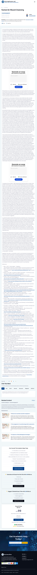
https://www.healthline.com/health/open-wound (12, 311)
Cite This (9, 23)
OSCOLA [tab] (32, 388)
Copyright (11, 572)
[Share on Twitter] (9, 381)
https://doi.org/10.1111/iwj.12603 (18, 319)
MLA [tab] (6, 388)
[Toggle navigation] (34, 2)
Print (4, 23)
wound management (6, 13)
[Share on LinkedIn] (13, 381)
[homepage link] (2, 7)
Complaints (16, 572)
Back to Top (3, 567)
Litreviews (6, 7)
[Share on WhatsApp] (16, 381)
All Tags (33, 400)
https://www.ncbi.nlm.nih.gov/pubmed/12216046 (12, 275)
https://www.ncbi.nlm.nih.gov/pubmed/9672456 (13, 350)
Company (24, 556)
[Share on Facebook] (7, 381)
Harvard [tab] (15, 388)
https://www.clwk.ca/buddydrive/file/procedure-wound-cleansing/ (20, 281)
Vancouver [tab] (21, 388)
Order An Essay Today (18, 519)
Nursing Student (32, 15)
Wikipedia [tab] (27, 388)
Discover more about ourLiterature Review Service (18, 469)
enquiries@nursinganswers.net (27, 559)
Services (23, 554)
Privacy (2, 572)
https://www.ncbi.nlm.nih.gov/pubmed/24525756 (12, 363)
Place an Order (24, 542)
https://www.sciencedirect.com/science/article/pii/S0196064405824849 (17, 296)
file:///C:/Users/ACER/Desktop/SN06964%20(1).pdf (21, 270)
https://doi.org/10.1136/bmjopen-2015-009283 (16, 315)
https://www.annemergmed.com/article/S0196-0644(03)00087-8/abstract (17, 367)
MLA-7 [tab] (10, 388)
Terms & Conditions (6, 572)
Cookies (14, 572)
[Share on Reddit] (11, 381)
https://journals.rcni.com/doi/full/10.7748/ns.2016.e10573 (14, 278)
